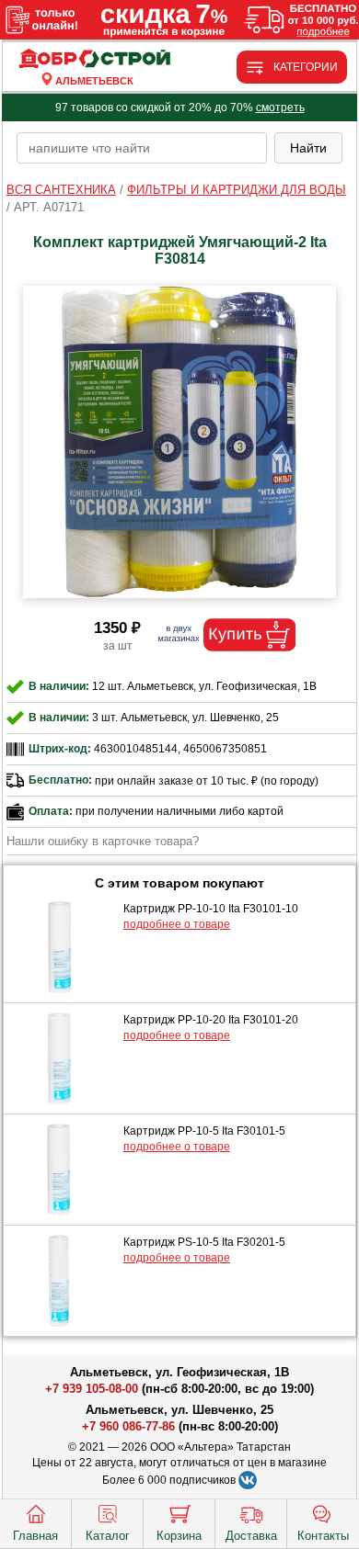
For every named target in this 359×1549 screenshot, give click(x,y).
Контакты (323, 1536)
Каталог (108, 1536)
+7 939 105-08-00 (91, 1389)
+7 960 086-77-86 (128, 1426)
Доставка (251, 1536)
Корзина (179, 1536)
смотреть (280, 107)
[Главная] (95, 59)
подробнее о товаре (176, 924)
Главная (35, 1536)
